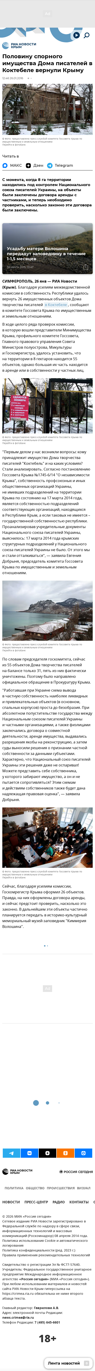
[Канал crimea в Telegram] (11, 1153)
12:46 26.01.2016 (12, 78)
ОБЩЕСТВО (35, 1188)
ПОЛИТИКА (14, 1188)
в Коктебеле (56, 305)
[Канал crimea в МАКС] (83, 1153)
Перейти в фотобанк (14, 144)
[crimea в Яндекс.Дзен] (47, 1153)
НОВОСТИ (11, 1202)
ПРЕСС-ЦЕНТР (36, 1202)
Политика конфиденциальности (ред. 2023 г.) (38, 1250)
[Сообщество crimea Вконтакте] (29, 1153)
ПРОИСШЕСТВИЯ (61, 1188)
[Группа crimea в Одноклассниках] (65, 1153)
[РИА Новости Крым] (19, 45)
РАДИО (59, 1202)
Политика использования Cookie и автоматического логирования (45, 1243)
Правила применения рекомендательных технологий (46, 1255)
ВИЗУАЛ (83, 1188)
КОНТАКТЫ (79, 1202)
